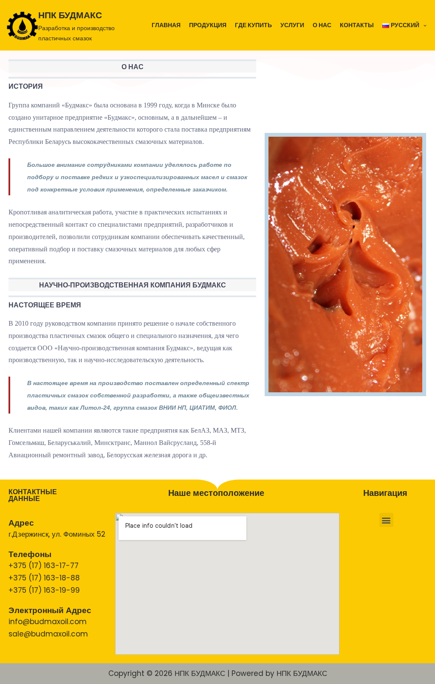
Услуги (292, 25)
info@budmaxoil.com (47, 621)
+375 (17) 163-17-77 (43, 565)
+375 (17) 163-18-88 (44, 578)
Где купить (253, 25)
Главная (166, 25)
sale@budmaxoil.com (48, 634)
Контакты (357, 25)
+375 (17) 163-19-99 (44, 590)
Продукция (207, 25)
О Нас (322, 25)
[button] (386, 520)
